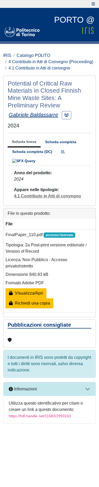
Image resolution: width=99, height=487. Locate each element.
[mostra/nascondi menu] (93, 4)
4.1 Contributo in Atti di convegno (39, 68)
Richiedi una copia (31, 303)
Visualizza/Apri (28, 293)
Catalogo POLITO (33, 55)
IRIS (7, 55)
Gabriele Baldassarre (33, 115)
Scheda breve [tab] (24, 142)
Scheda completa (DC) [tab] (32, 152)
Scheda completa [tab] (60, 142)
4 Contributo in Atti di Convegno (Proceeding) (50, 61)
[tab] (63, 151)
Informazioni (25, 389)
